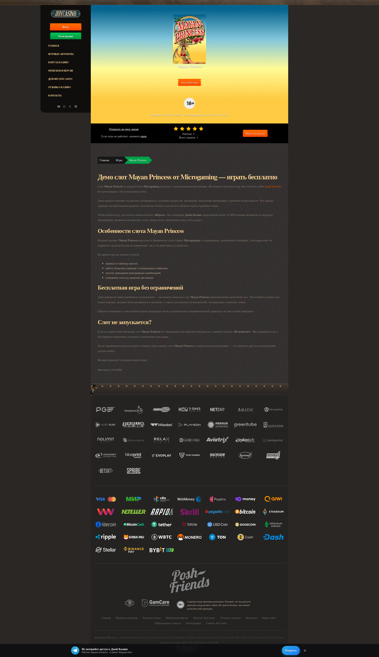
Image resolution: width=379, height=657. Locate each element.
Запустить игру (189, 82)
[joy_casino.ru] (64, 106)
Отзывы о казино (59, 87)
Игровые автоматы (61, 54)
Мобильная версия (60, 70)
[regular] (188, 129)
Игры (119, 160)
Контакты (55, 95)
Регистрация (65, 36)
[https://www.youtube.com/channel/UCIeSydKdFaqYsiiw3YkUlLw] (58, 106)
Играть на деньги (255, 133)
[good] (195, 129)
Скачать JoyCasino (216, 623)
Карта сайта (269, 618)
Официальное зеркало (168, 623)
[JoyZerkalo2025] (76, 106)
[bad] (176, 129)
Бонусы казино (58, 62)
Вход (66, 27)
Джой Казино (273, 186)
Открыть (291, 650)
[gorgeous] (201, 129)
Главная (53, 45)
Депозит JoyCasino (60, 79)
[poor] (182, 129)
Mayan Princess (137, 160)
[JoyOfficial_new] (70, 106)
